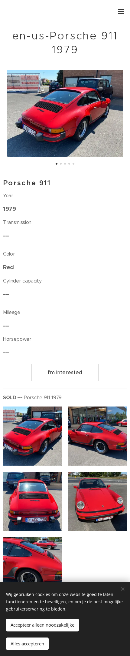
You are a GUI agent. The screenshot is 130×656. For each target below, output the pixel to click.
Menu (121, 11)
